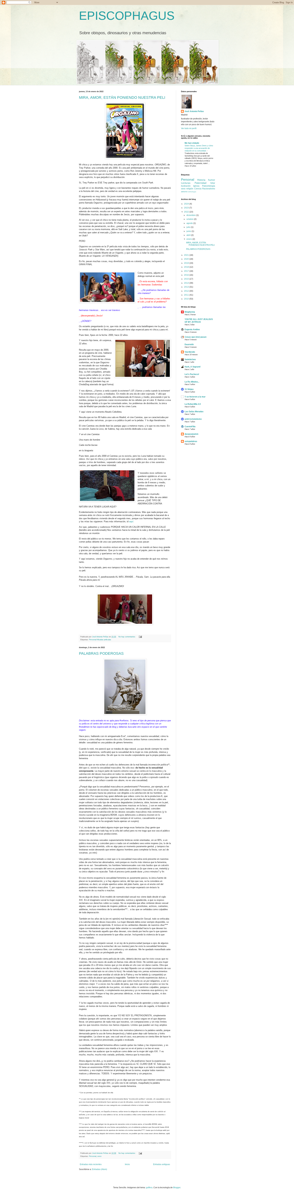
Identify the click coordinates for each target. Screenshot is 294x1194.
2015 (186, 279)
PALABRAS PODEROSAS (101, 653)
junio (189, 231)
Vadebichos (190, 359)
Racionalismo (208, 188)
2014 (186, 283)
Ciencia (197, 188)
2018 (186, 267)
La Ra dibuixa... (192, 382)
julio (188, 227)
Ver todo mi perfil (189, 128)
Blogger (176, 1187)
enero (189, 239)
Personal (92, 1156)
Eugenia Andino (192, 329)
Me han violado (192, 143)
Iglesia (196, 186)
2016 (186, 275)
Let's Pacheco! (192, 374)
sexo (99, 1156)
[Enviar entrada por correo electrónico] (140, 637)
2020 (186, 259)
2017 (186, 271)
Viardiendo (190, 352)
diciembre (191, 215)
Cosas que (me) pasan (195, 337)
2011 (186, 295)
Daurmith (189, 344)
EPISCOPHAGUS (127, 15)
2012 (186, 291)
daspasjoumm (191, 434)
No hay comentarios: (127, 637)
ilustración (186, 186)
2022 (186, 212)
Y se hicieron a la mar (195, 397)
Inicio (127, 1164)
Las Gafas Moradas (194, 411)
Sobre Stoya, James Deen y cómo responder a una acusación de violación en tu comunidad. (199, 148)
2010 (186, 299)
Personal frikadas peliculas (100, 640)
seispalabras (191, 441)
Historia (201, 179)
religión (189, 188)
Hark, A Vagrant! (193, 367)
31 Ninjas (189, 389)
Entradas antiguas (161, 1164)
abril (188, 235)
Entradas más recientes (91, 1164)
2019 (186, 263)
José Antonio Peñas (194, 111)
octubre (190, 219)
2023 (186, 208)
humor (211, 179)
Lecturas (185, 183)
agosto (189, 223)
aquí (131, 521)
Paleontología (208, 186)
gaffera (149, 1187)
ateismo (184, 192)
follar (212, 183)
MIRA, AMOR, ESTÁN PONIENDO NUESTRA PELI (122, 97)
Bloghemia (190, 312)
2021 (186, 255)
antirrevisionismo (193, 419)
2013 (186, 287)
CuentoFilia (190, 426)
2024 (186, 204)
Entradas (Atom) (99, 1169)
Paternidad (200, 183)
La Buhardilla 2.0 (193, 404)
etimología (192, 192)
